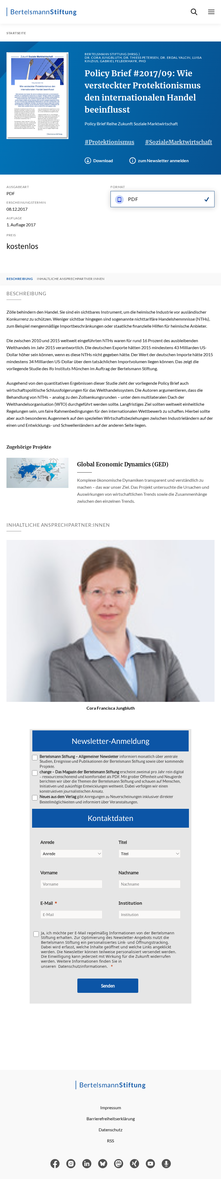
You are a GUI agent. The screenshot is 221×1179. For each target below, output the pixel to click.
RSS (110, 1140)
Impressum (110, 1107)
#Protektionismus (109, 142)
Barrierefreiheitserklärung (111, 1118)
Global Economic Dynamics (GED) (122, 464)
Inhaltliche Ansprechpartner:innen (71, 278)
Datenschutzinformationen (82, 966)
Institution (130, 903)
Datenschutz (110, 1129)
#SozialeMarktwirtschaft (178, 142)
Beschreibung (19, 278)
